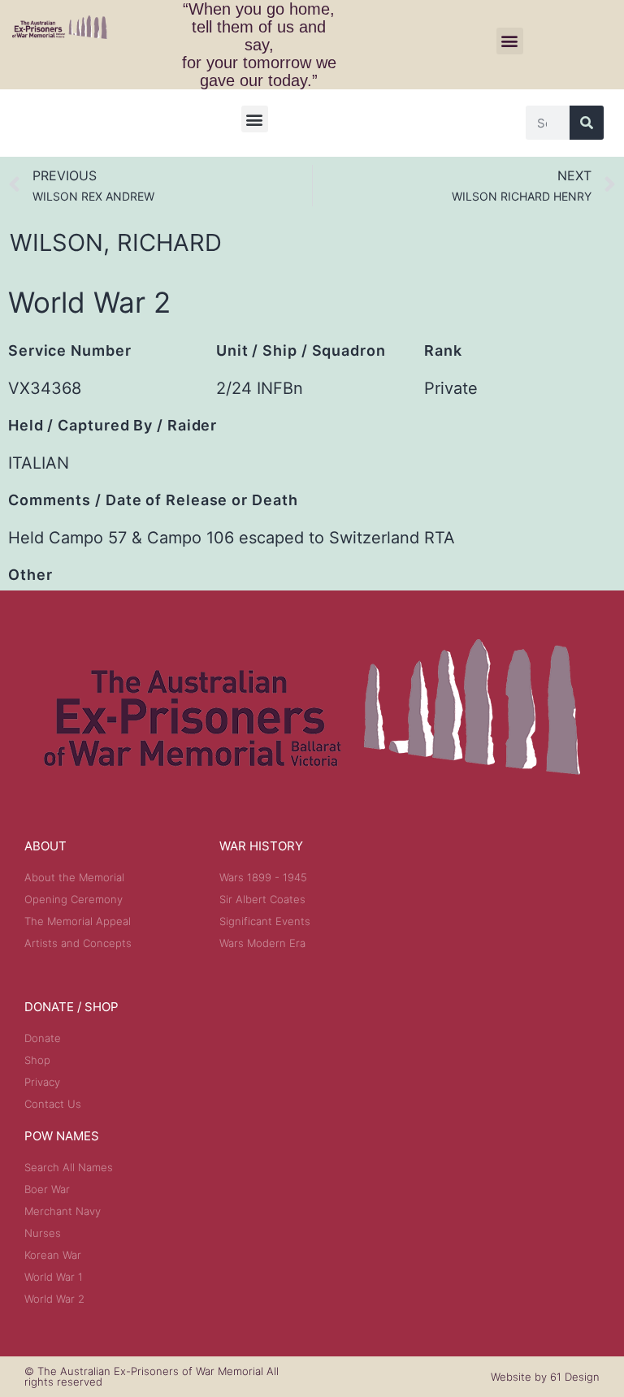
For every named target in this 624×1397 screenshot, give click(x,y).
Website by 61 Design (545, 1376)
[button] (509, 41)
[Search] (587, 123)
